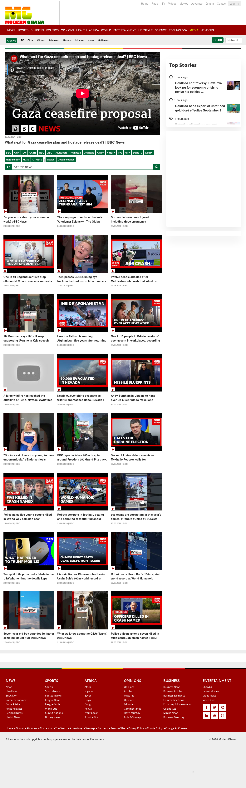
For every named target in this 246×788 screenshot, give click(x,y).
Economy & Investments (177, 704)
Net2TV (111, 152)
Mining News (170, 713)
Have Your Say (132, 713)
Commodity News (173, 700)
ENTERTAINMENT (124, 30)
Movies (184, 3)
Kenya (88, 708)
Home (144, 3)
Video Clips (209, 700)
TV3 (120, 152)
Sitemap (90, 728)
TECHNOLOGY (178, 30)
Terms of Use (117, 728)
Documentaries (66, 159)
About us (31, 728)
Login (233, 3)
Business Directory (173, 717)
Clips (30, 40)
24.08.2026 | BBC (11, 226)
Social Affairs (13, 704)
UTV (127, 152)
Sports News (52, 691)
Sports (49, 687)
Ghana (210, 3)
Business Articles (172, 691)
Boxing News (52, 717)
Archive (11, 40)
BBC (8, 152)
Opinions (129, 687)
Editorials (129, 704)
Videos (172, 3)
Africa (88, 687)
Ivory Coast (91, 713)
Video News (209, 695)
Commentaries (132, 708)
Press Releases (14, 708)
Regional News (14, 713)
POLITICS (52, 30)
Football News (53, 695)
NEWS (11, 30)
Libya (88, 700)
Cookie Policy (154, 728)
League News (52, 700)
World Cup (51, 708)
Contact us (45, 728)
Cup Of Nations (54, 713)
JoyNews (89, 152)
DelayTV (137, 152)
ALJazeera (61, 152)
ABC (49, 152)
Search (234, 40)
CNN (16, 152)
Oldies (41, 40)
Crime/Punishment (16, 700)
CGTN (32, 152)
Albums (66, 40)
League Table (52, 704)
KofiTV (149, 152)
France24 (76, 152)
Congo (88, 704)
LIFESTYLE (145, 30)
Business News (171, 687)
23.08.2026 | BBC (65, 464)
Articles (128, 691)
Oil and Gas (169, 708)
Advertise (197, 3)
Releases (53, 40)
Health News (13, 717)
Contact (221, 3)
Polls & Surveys (132, 717)
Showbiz (207, 687)
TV (163, 3)
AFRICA (94, 30)
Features (129, 695)
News (91, 40)
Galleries (103, 40)
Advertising (75, 728)
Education (11, 695)
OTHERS (37, 159)
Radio (155, 3)
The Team (60, 728)
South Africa (91, 717)
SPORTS (22, 30)
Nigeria (89, 691)
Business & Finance (174, 695)
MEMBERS (207, 30)
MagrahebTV (13, 159)
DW (24, 152)
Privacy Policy (136, 728)
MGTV (26, 159)
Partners (102, 728)
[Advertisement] (122, 778)
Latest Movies (211, 691)
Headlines (11, 691)
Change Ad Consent (176, 728)
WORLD (106, 30)
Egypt (88, 695)
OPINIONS (67, 30)
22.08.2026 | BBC (119, 583)
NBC (41, 152)
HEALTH (81, 30)
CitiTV (100, 152)
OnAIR (218, 40)
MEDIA (194, 30)
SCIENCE (161, 30)
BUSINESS (37, 30)
